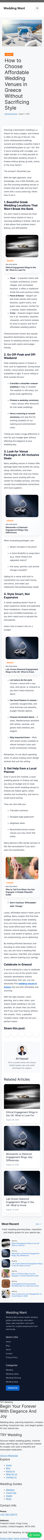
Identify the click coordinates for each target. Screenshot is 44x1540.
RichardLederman (11, 114)
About (8, 1349)
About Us (10, 1471)
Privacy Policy (11, 1357)
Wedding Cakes (12, 1374)
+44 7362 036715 (8, 1514)
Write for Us (11, 1474)
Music (8, 1499)
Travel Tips (11, 1493)
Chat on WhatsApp (9, 1455)
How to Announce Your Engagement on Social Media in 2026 (27, 1295)
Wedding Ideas (12, 1382)
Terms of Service (21, 1538)
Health (9, 1496)
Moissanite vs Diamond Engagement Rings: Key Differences (17, 530)
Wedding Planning (13, 1378)
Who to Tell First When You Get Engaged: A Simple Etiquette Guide (20, 892)
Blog (8, 1346)
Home (8, 1342)
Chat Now (36, 1535)
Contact (9, 1353)
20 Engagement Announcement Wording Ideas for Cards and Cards (25, 1285)
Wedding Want (14, 8)
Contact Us (12, 1388)
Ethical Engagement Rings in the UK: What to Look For (21, 268)
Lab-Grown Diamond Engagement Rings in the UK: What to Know (22, 670)
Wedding (9, 54)
